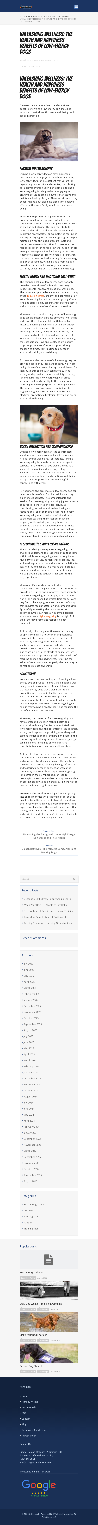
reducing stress (35, 295)
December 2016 (32, 1156)
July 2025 (28, 1036)
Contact (26, 1418)
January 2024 (31, 1132)
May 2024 (29, 1114)
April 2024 (29, 1120)
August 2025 (30, 1030)
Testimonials (29, 1407)
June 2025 (29, 1042)
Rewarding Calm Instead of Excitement (45, 917)
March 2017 (30, 1150)
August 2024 (30, 1096)
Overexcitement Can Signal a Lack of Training (49, 911)
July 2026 (28, 963)
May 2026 (29, 975)
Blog (24, 1424)
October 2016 (31, 1169)
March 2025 (30, 1060)
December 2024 (32, 1078)
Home (25, 1396)
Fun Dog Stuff (31, 1216)
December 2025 (32, 1006)
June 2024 (29, 1108)
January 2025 (31, 1072)
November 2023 (32, 1144)
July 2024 (28, 1102)
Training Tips (31, 1228)
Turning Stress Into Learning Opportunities (48, 923)
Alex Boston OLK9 (32, 66)
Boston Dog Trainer (34, 1204)
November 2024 (32, 1084)
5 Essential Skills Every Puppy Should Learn (47, 898)
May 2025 (29, 1048)
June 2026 (29, 969)
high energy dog (48, 616)
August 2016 (30, 1181)
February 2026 (31, 993)
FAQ (24, 1413)
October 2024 (31, 1090)
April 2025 (29, 1054)
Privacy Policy (29, 1435)
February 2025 (31, 1066)
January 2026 (31, 1000)
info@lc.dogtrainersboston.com (36, 1462)
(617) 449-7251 (27, 1459)
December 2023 (32, 1138)
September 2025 (33, 1024)
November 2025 (32, 1012)
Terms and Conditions (34, 1430)
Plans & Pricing (30, 1401)
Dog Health (30, 1210)
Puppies (28, 1222)
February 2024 (31, 1126)
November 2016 (32, 1162)
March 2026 (30, 987)
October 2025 (31, 1018)
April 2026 (29, 981)
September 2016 (33, 1175)
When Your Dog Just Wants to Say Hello (45, 904)
